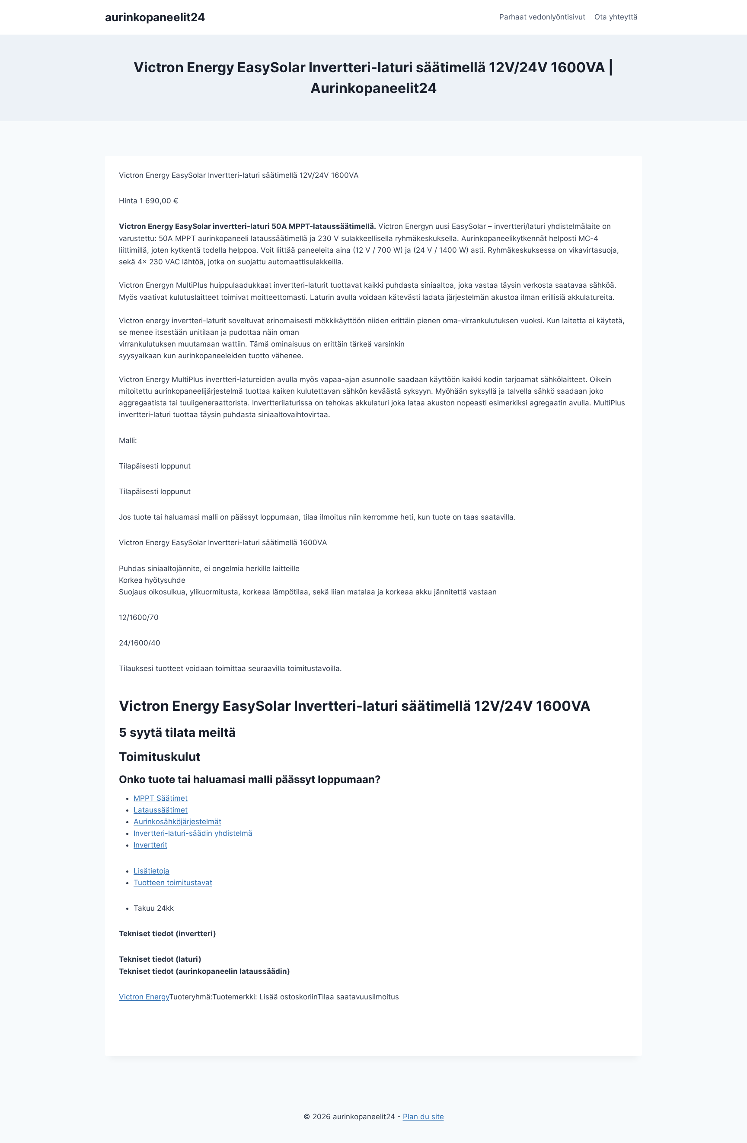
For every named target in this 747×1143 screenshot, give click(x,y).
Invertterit (150, 845)
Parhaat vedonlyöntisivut (542, 17)
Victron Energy (144, 996)
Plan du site (423, 1116)
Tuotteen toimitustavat (173, 882)
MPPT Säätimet (161, 798)
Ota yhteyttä (616, 17)
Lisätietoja (151, 871)
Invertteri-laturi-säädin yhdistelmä (193, 833)
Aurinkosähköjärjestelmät (177, 821)
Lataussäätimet (161, 810)
